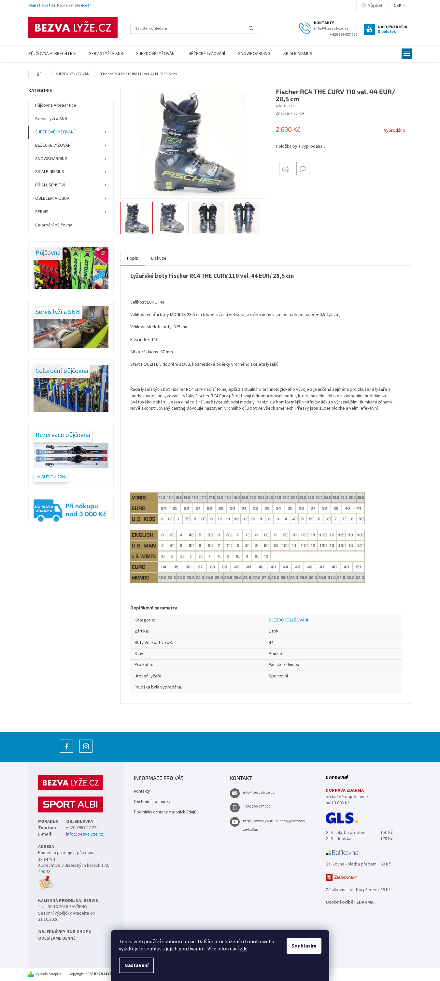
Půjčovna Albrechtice (55, 105)
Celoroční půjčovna (53, 225)
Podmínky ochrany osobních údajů (165, 812)
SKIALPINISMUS (49, 172)
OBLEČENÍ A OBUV (52, 198)
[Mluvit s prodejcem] (302, 168)
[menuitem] (52, 54)
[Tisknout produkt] (285, 168)
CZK (398, 5)
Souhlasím (304, 945)
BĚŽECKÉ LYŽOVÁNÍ (53, 145)
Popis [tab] (132, 258)
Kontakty (142, 791)
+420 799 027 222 (257, 807)
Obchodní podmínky (152, 802)
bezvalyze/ (85, 752)
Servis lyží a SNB (51, 119)
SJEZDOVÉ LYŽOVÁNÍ (55, 132)
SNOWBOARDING (51, 159)
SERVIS (42, 212)
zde (244, 948)
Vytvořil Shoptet (49, 974)
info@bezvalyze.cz (84, 834)
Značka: (290, 113)
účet (85, 5)
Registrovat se (41, 5)
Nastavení (136, 965)
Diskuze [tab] (158, 258)
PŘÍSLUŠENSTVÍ (50, 185)
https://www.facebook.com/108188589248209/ (66, 752)
